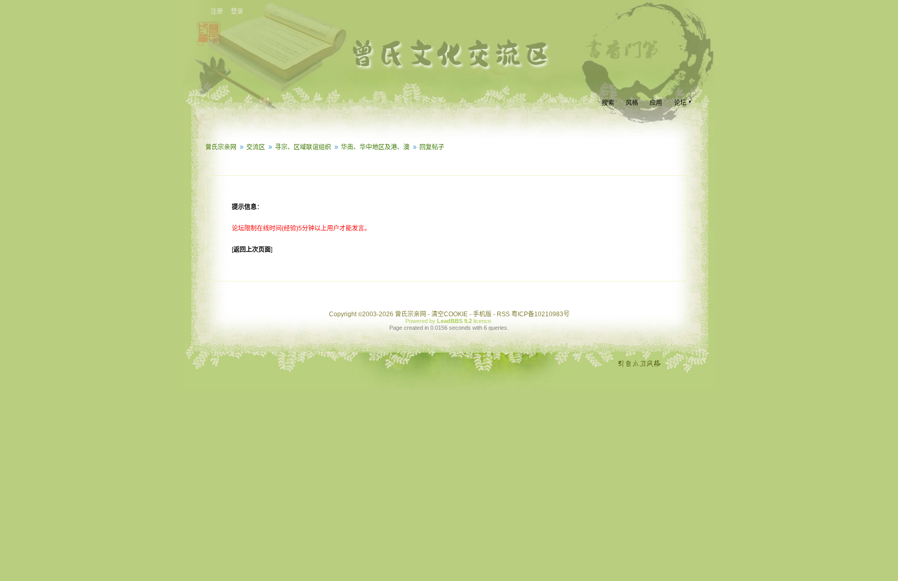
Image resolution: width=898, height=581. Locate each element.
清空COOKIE (449, 314)
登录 (237, 11)
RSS (503, 314)
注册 (216, 11)
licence (482, 321)
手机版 (482, 314)
